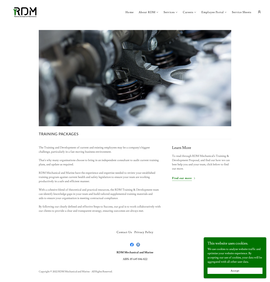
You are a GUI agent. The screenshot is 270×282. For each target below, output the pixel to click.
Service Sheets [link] (241, 12)
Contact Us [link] (124, 232)
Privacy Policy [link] (143, 232)
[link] (25, 11)
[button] (149, 12)
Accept (235, 270)
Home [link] (129, 12)
